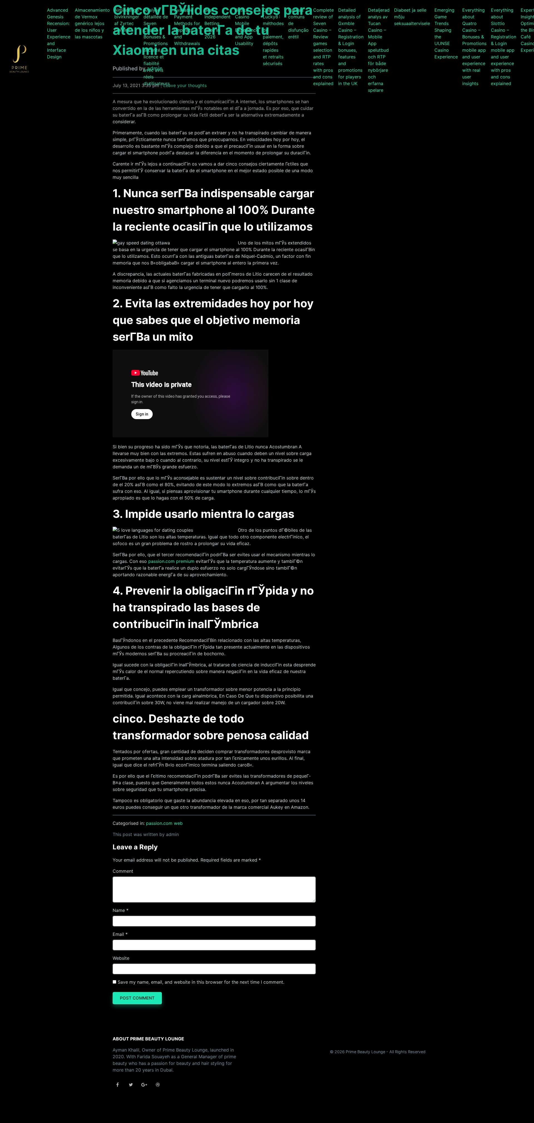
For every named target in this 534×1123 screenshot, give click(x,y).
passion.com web (164, 823)
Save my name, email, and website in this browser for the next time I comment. (201, 982)
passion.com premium (171, 561)
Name (119, 910)
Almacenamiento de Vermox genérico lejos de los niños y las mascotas (92, 23)
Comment (123, 871)
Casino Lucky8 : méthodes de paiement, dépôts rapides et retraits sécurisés (273, 36)
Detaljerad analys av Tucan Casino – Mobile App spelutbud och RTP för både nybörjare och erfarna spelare (379, 50)
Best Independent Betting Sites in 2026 (217, 23)
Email (118, 934)
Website (121, 958)
